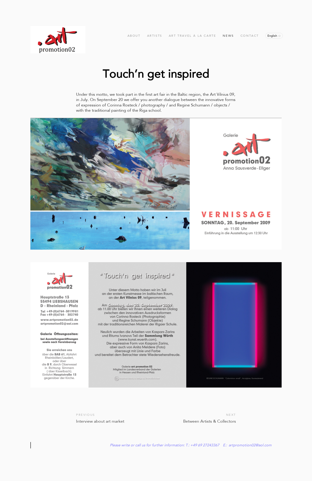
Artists (154, 35)
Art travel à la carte (192, 35)
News (228, 35)
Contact (250, 35)
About (133, 35)
